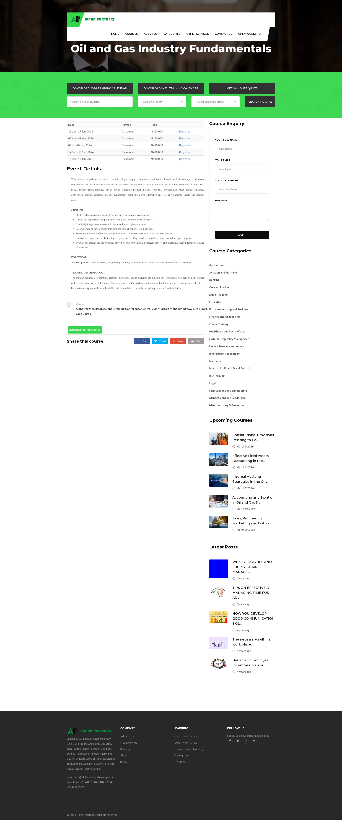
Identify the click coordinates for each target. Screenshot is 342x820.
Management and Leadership (227, 397)
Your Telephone (227, 180)
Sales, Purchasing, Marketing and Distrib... (251, 520)
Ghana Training (219, 324)
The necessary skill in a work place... (251, 641)
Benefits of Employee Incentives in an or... (250, 662)
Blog (124, 755)
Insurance (215, 361)
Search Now (258, 101)
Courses (131, 33)
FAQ (124, 762)
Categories (172, 33)
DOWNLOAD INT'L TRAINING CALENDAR (171, 88)
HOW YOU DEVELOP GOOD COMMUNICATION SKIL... (253, 619)
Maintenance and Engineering (228, 390)
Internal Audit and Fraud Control (229, 368)
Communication (219, 287)
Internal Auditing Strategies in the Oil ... (250, 479)
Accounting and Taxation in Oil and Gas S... (253, 500)
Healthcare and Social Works (227, 331)
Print (198, 341)
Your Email (223, 160)
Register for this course (86, 329)
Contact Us (223, 33)
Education (215, 302)
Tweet (162, 341)
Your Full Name (226, 139)
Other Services (197, 33)
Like (143, 341)
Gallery (125, 749)
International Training (189, 749)
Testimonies (129, 742)
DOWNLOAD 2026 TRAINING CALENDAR (100, 88)
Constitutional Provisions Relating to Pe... (253, 437)
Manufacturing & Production (227, 405)
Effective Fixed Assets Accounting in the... (250, 458)
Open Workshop (250, 33)
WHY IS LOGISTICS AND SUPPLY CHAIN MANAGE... (252, 567)
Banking (214, 279)
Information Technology (224, 353)
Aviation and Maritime (223, 272)
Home (115, 33)
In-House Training (186, 736)
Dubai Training (218, 294)
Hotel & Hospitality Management (230, 338)
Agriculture (216, 265)
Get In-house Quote (242, 88)
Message (221, 200)
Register (184, 131)
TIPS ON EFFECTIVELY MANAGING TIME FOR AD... (251, 593)
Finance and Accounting (224, 316)
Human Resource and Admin (226, 346)
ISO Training (217, 375)
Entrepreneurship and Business (228, 309)
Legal (212, 383)
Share (180, 341)
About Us (150, 33)
